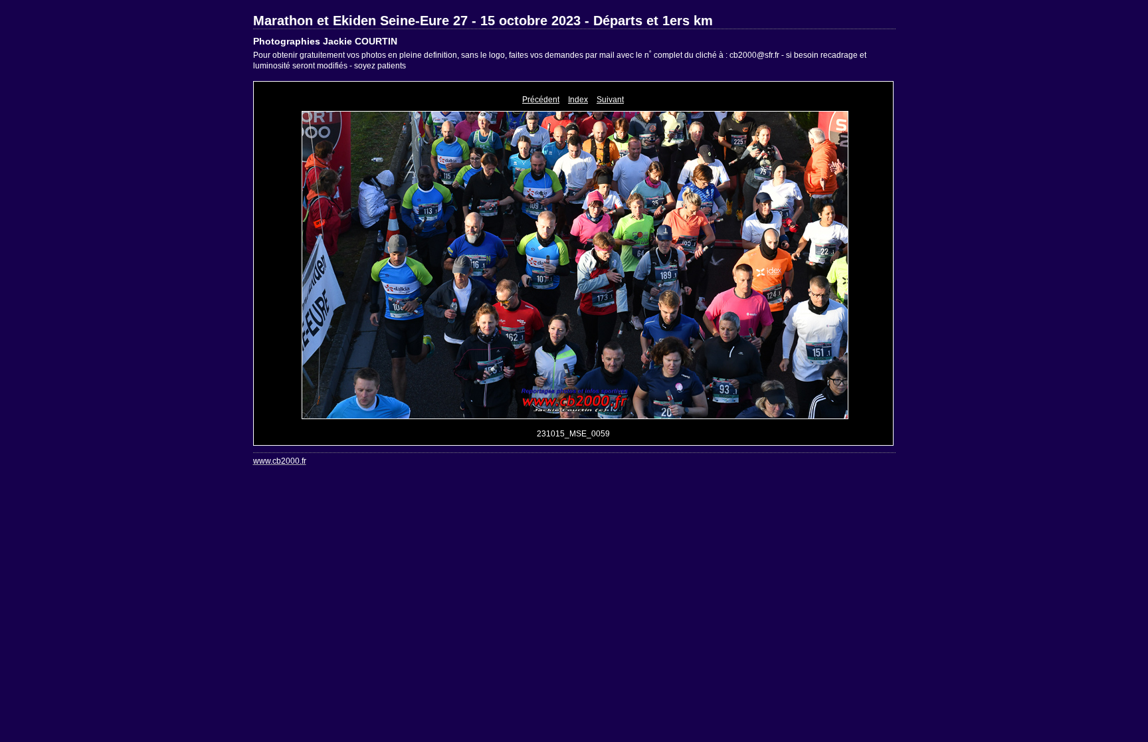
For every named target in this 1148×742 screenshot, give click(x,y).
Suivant (610, 99)
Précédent (540, 99)
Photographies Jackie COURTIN (325, 41)
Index (578, 99)
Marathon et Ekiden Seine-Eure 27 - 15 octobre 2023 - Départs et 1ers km (483, 20)
